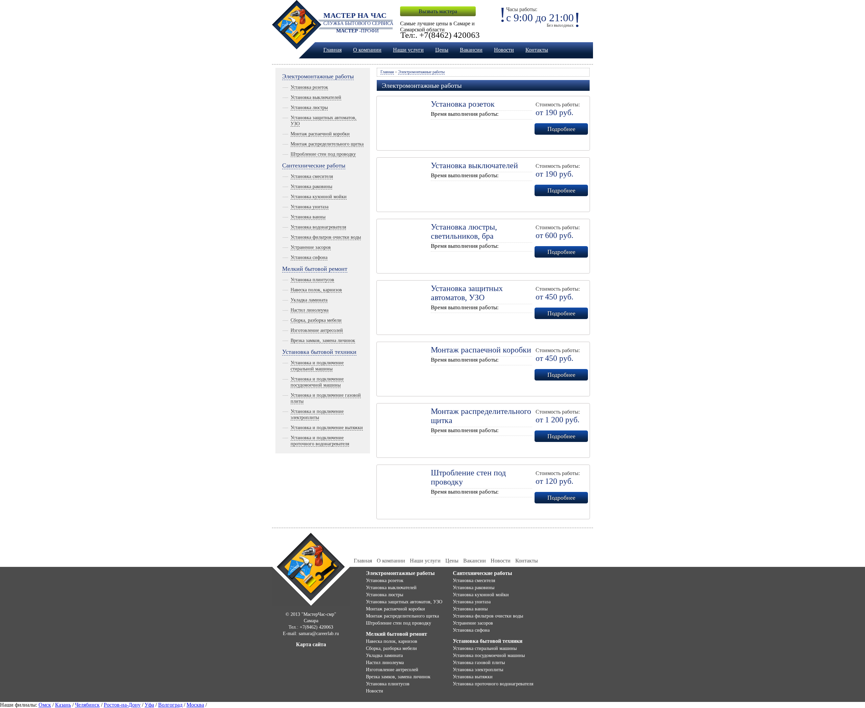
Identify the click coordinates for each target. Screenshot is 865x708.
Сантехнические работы (313, 165)
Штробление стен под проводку (323, 154)
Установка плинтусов (312, 279)
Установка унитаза (309, 206)
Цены (441, 50)
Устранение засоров (311, 247)
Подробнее (561, 129)
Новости (504, 50)
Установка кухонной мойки (319, 196)
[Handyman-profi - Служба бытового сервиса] (311, 568)
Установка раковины (311, 186)
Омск (45, 705)
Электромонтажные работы (318, 76)
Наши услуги (408, 50)
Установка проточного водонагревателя (493, 683)
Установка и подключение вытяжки (327, 427)
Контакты (536, 50)
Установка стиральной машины (485, 648)
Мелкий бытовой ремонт (314, 268)
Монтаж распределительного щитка (327, 144)
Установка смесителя (312, 176)
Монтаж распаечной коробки (320, 133)
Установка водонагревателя (318, 227)
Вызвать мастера (438, 11)
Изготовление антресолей (317, 330)
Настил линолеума (309, 310)
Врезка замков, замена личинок (323, 340)
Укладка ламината (309, 300)
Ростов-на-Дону (122, 705)
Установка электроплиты (478, 669)
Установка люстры (309, 107)
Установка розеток (309, 87)
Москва (195, 705)
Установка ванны (308, 216)
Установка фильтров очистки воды (326, 237)
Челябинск (87, 705)
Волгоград (170, 705)
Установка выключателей (316, 97)
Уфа (149, 705)
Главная (332, 50)
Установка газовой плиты (479, 662)
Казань (63, 705)
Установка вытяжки (473, 676)
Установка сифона (309, 257)
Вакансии (471, 50)
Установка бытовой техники (319, 351)
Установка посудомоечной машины (489, 655)
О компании (367, 50)
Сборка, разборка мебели (316, 320)
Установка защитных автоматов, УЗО (404, 601)
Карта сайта (311, 644)
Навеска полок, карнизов (316, 289)
